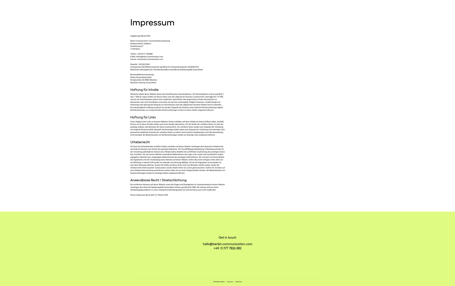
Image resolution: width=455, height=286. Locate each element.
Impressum (230, 281)
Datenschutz (238, 281)
